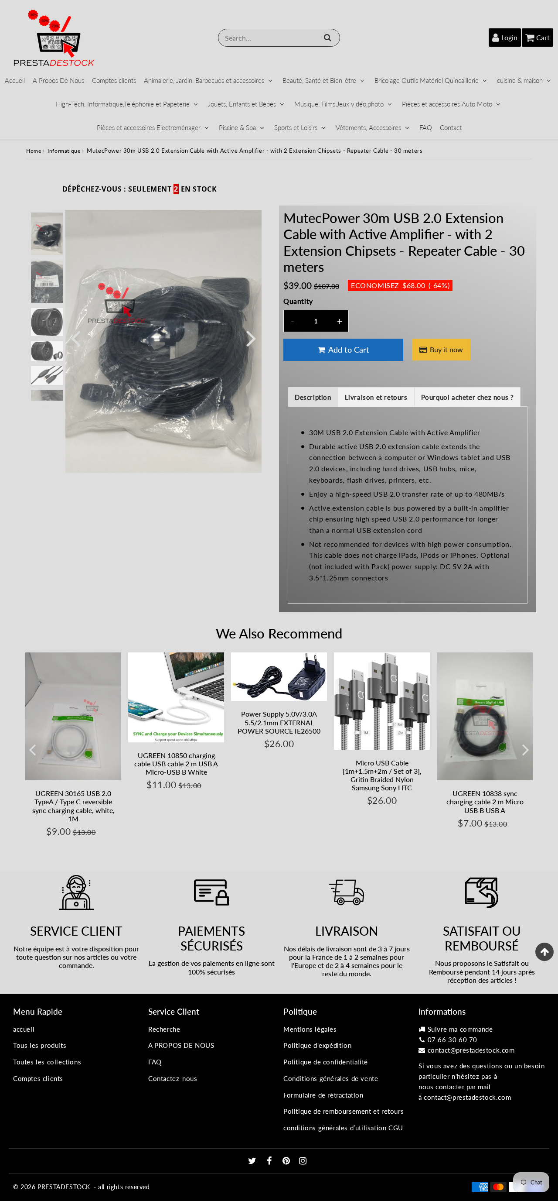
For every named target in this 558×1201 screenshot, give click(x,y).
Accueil (15, 80)
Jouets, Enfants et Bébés (242, 104)
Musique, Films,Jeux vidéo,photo (339, 104)
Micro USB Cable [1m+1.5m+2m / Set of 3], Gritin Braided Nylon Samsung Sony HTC (382, 775)
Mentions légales (310, 1029)
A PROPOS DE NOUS (181, 1045)
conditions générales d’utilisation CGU (343, 1128)
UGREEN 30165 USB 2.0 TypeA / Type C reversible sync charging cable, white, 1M (73, 806)
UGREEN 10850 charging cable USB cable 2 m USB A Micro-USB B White (176, 763)
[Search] (327, 37)
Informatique (64, 151)
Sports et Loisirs (295, 127)
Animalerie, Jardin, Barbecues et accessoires (204, 80)
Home (33, 151)
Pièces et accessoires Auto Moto (447, 104)
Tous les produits (39, 1045)
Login (509, 37)
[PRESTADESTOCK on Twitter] (253, 1161)
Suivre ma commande (460, 1029)
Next (251, 337)
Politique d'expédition (317, 1045)
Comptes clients (114, 80)
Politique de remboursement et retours (343, 1111)
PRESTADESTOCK (63, 1187)
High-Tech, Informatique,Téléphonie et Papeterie (123, 104)
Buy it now (446, 349)
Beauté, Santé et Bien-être (319, 80)
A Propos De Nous (58, 80)
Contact (451, 127)
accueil (23, 1029)
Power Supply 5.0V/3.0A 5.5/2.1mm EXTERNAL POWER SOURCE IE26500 (279, 722)
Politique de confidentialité (325, 1062)
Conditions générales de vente (330, 1078)
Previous (75, 337)
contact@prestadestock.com (471, 1050)
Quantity (298, 301)
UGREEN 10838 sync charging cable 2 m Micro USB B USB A (485, 801)
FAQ (425, 127)
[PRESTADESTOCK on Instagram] (303, 1161)
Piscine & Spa (237, 127)
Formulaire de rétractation (323, 1095)
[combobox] (279, 38)
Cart (543, 37)
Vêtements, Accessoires (368, 127)
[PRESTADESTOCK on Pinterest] (287, 1161)
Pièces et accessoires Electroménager (149, 127)
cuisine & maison (520, 80)
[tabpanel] (46, 233)
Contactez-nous (172, 1078)
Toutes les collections (47, 1062)
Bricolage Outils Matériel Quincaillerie (426, 80)
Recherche (164, 1029)
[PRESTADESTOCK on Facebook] (270, 1161)
